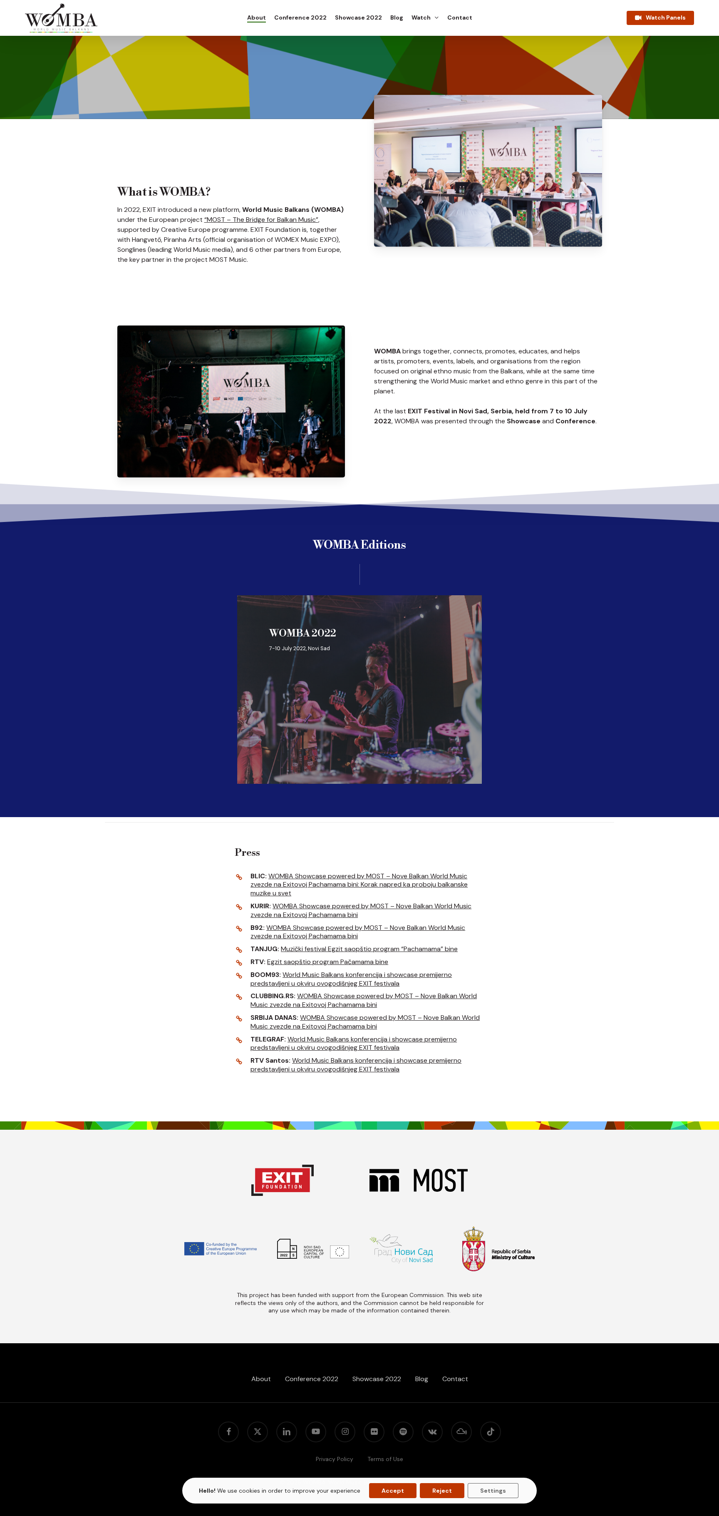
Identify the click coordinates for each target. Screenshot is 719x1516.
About (261, 1378)
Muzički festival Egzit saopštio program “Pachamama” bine (369, 948)
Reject (442, 1490)
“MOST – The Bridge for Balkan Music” (261, 219)
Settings (493, 1490)
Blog (421, 1378)
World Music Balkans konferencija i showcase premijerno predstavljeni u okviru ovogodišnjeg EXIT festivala (351, 979)
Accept (393, 1490)
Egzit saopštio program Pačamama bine (327, 961)
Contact (455, 1378)
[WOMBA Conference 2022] (488, 171)
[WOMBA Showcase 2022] (231, 401)
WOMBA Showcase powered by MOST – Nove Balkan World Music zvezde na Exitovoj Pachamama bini (360, 910)
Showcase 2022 (376, 1378)
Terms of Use (385, 1459)
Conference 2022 (311, 1378)
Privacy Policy (334, 1459)
